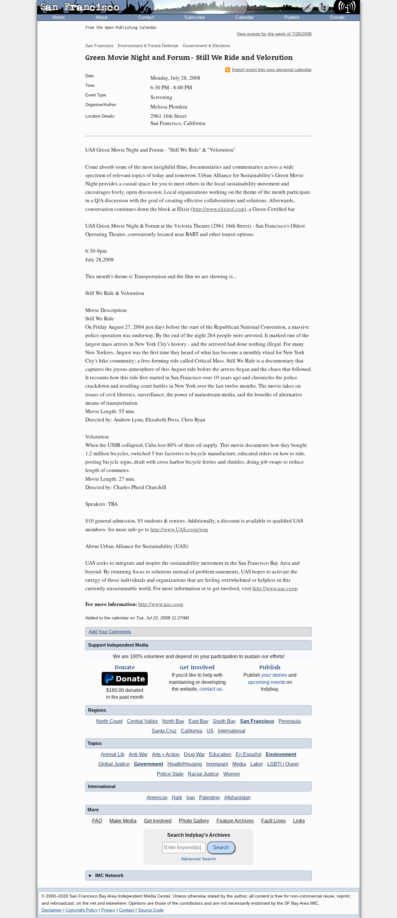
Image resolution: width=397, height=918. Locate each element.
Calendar (244, 17)
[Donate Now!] (124, 679)
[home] (95, 7)
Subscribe (194, 17)
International (231, 730)
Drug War (194, 754)
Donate (337, 17)
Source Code (151, 909)
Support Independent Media (118, 645)
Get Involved (158, 820)
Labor (256, 764)
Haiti (177, 797)
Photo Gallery (194, 820)
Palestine (209, 797)
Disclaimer (52, 909)
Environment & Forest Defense (148, 45)
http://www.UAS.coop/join (179, 529)
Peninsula (290, 721)
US (210, 730)
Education (220, 754)
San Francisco (99, 45)
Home (58, 17)
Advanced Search (198, 859)
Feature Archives (235, 820)
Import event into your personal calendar (272, 69)
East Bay (198, 721)
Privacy (108, 909)
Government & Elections (206, 45)
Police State (170, 774)
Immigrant (217, 764)
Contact (146, 17)
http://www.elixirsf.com (218, 208)
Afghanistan (237, 797)
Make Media (122, 820)
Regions (97, 710)
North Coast (109, 721)
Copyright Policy (81, 909)
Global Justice (114, 764)
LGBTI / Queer (283, 764)
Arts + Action (166, 754)
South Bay (224, 721)
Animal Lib (112, 754)
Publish (291, 17)
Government (148, 764)
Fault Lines (273, 820)
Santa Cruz (164, 730)
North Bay (173, 721)
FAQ (97, 820)
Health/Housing (184, 764)
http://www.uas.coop (274, 588)
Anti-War (138, 754)
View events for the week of (274, 34)
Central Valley (142, 721)
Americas (157, 797)
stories (274, 675)
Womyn (231, 774)
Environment (281, 754)
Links (299, 820)
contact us (210, 689)
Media (239, 764)
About (101, 17)
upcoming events (266, 682)
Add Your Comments (110, 631)
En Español (248, 754)
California (191, 730)
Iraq (190, 797)
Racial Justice (203, 774)
